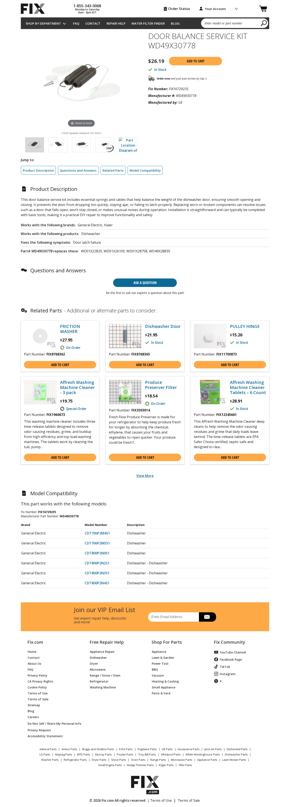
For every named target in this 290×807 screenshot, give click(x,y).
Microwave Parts (181, 760)
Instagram (227, 674)
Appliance (159, 651)
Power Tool (160, 663)
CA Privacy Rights (40, 681)
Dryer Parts (99, 760)
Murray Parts (103, 754)
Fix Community (229, 642)
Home (32, 651)
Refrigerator (99, 681)
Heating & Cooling (165, 681)
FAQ (76, 23)
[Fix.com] (34, 8)
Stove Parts (118, 760)
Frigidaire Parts (147, 749)
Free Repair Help (107, 642)
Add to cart (195, 61)
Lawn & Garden (163, 657)
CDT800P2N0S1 (97, 553)
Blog (175, 23)
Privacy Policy (37, 675)
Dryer (94, 663)
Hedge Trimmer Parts (140, 765)
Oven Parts (138, 760)
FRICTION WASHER (70, 329)
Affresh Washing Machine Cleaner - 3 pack (77, 387)
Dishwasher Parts (236, 754)
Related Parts (113, 170)
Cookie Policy (37, 687)
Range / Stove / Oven (105, 675)
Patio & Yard (161, 693)
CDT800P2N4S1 (97, 583)
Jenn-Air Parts (213, 749)
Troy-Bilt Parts (147, 754)
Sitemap (34, 705)
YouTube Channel (233, 652)
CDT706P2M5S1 (97, 543)
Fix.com (35, 642)
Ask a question (145, 282)
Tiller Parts (185, 765)
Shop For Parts (167, 642)
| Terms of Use (159, 800)
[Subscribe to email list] (207, 617)
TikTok (225, 667)
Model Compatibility (145, 170)
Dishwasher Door (163, 326)
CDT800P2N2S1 (97, 563)
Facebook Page (231, 659)
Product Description (38, 170)
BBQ (155, 669)
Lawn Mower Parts (234, 760)
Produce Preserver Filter (161, 385)
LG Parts (44, 754)
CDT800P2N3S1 (97, 573)
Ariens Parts (69, 749)
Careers (33, 717)
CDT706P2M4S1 (97, 533)
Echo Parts (126, 749)
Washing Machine (103, 687)
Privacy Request (39, 730)
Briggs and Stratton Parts (98, 749)
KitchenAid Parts (237, 749)
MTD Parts (83, 754)
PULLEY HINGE (245, 326)
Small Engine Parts (110, 765)
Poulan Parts (125, 754)
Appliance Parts (207, 760)
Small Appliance (163, 687)
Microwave (98, 669)
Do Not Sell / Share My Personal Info (53, 724)
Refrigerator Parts (75, 760)
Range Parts (158, 760)
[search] (263, 23)
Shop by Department (43, 23)
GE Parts (167, 749)
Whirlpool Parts (171, 754)
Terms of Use (38, 693)
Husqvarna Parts (189, 749)
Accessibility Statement (45, 736)
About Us (34, 663)
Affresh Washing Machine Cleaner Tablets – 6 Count (248, 387)
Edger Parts (166, 765)
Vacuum (158, 675)
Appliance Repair (102, 651)
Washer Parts (50, 760)
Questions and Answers (78, 170)
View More (145, 475)
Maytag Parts (63, 754)
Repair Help (116, 23)
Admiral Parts (48, 749)
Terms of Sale (38, 699)
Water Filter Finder (148, 23)
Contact (92, 23)
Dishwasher (98, 657)
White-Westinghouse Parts (203, 754)
